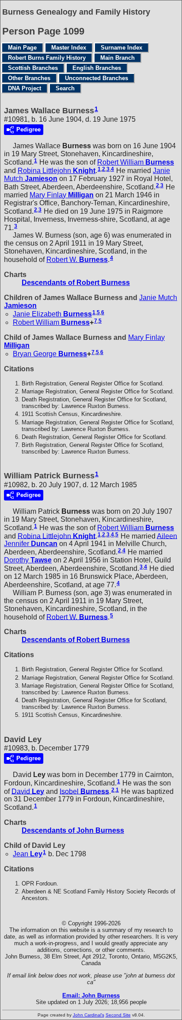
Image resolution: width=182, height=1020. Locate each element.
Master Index (68, 47)
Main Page (22, 47)
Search (65, 88)
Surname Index (121, 47)
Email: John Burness (91, 995)
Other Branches (29, 78)
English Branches (96, 68)
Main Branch (117, 57)
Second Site (118, 1014)
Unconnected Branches (96, 78)
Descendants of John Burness (73, 830)
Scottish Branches (33, 68)
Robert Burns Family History (47, 57)
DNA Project (24, 88)
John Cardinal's (88, 1014)
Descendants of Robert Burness (76, 282)
